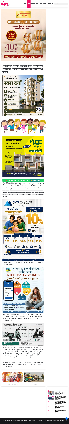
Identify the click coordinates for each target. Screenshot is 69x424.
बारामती (37, 3)
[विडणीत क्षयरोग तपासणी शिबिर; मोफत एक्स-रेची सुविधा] (51, 407)
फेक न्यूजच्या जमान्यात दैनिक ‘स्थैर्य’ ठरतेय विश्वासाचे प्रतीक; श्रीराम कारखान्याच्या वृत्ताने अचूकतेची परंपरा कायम (60, 397)
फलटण (29, 3)
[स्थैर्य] (6, 3)
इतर (52, 3)
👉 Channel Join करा (35, 180)
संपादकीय (45, 3)
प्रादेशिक (41, 3)
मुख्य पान (25, 3)
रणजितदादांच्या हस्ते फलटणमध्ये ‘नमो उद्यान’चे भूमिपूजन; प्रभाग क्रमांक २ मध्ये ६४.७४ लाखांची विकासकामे (60, 392)
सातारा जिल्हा (33, 3)
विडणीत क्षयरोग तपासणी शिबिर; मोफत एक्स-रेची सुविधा (60, 407)
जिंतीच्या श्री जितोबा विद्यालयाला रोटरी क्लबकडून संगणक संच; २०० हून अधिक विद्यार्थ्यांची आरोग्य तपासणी (60, 402)
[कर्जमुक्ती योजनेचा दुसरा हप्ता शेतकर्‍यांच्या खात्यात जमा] (51, 412)
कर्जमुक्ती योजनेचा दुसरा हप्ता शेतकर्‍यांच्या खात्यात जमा (60, 411)
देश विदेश (49, 3)
